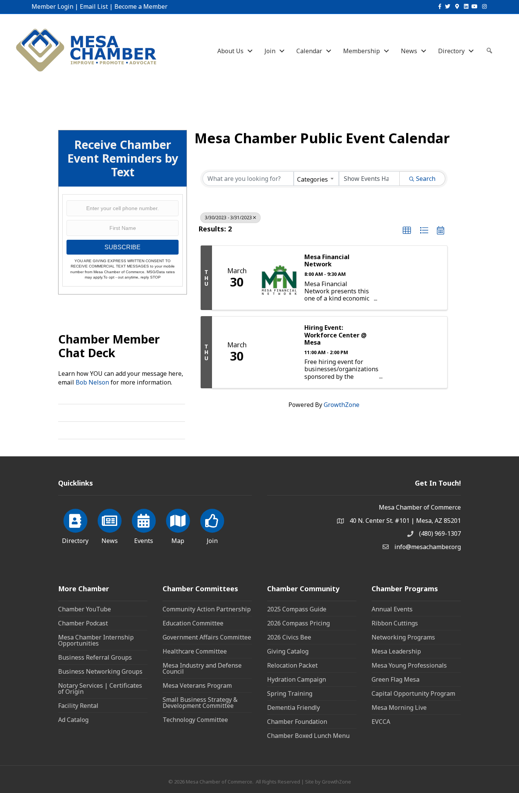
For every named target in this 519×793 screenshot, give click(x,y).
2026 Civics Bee (289, 637)
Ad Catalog (73, 719)
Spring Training (289, 693)
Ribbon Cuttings (395, 623)
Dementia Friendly (293, 707)
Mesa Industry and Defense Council (202, 668)
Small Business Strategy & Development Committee (200, 702)
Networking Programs (403, 637)
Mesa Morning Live (399, 707)
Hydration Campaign (296, 679)
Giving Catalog (288, 651)
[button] (407, 230)
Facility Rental (78, 705)
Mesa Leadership (396, 651)
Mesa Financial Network (327, 260)
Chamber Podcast (83, 623)
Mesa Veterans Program (197, 685)
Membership (361, 51)
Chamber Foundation (297, 721)
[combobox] (316, 178)
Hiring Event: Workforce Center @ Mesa (335, 335)
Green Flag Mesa (395, 679)
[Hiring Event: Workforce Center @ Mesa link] (279, 352)
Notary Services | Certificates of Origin (100, 688)
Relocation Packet (292, 665)
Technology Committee (195, 719)
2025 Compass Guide (296, 609)
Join (269, 51)
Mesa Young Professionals (409, 665)
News (409, 51)
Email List (94, 6)
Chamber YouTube (84, 609)
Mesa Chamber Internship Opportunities (96, 640)
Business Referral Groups (95, 657)
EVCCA (381, 721)
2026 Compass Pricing (298, 623)
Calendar (309, 51)
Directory (451, 51)
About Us (230, 51)
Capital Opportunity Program (413, 693)
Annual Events (392, 609)
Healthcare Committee (195, 651)
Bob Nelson (92, 382)
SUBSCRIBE (122, 247)
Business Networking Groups (100, 671)
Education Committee (193, 623)
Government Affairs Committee (207, 637)
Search (425, 178)
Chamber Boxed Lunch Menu (308, 735)
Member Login (52, 6)
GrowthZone (341, 404)
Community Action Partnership (207, 609)
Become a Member (141, 6)
